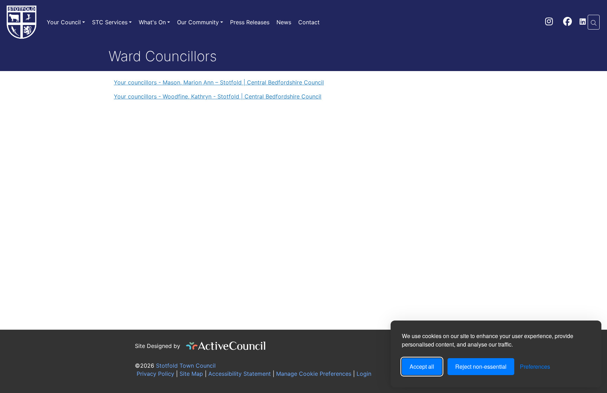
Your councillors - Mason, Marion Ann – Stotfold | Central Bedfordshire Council (219, 82)
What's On (152, 22)
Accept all (422, 366)
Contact (309, 22)
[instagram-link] (549, 22)
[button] (594, 22)
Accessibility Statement (239, 373)
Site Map (190, 373)
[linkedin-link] (583, 22)
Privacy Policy (154, 373)
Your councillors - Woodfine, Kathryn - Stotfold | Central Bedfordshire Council (217, 96)
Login (364, 373)
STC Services (110, 22)
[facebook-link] (567, 22)
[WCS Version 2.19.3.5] (226, 345)
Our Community (198, 22)
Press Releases (249, 22)
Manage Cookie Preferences (312, 373)
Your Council (64, 22)
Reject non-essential (481, 366)
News (283, 22)
